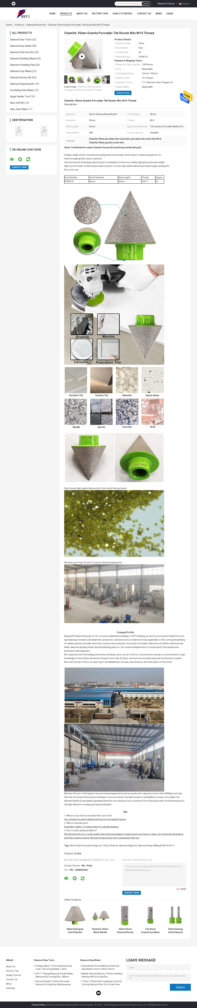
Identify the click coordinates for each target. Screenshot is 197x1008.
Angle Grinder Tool (20, 96)
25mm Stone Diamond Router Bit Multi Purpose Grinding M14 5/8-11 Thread (125, 931)
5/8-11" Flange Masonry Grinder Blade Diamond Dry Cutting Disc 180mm (54, 975)
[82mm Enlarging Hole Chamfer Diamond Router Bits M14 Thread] (75, 915)
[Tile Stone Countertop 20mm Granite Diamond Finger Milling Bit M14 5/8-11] (150, 915)
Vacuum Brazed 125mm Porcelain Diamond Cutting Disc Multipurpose (53, 983)
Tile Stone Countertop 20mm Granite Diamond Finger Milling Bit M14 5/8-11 (150, 931)
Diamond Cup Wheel (21, 71)
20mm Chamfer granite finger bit (85, 845)
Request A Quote (166, 3)
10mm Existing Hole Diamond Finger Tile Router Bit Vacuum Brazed (175, 931)
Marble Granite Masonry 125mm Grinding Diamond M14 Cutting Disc (102, 975)
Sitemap (10, 988)
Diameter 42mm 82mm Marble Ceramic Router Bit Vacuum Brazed (100, 931)
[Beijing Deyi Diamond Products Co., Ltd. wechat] (30, 159)
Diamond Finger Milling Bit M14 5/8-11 (156, 845)
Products (66, 13)
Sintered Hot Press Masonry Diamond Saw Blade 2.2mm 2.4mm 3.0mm (100, 967)
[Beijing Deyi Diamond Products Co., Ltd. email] (14, 159)
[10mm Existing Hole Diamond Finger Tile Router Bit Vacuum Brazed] (175, 915)
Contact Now (123, 93)
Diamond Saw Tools (20, 39)
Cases (169, 13)
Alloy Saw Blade (18, 109)
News (159, 13)
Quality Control (123, 13)
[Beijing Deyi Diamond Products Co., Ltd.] (23, 13)
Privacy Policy (38, 1005)
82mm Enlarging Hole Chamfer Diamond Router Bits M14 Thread (75, 931)
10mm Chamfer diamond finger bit (120, 845)
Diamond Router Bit (36, 25)
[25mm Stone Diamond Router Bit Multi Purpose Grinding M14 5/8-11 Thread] (125, 915)
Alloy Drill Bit (17, 102)
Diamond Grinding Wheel (23, 58)
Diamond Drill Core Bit (22, 52)
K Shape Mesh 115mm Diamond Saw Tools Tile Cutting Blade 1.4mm (53, 967)
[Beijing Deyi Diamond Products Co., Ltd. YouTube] (13, 4)
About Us (81, 13)
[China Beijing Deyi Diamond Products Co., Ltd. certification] (19, 131)
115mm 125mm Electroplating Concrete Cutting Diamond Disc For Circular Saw (102, 983)
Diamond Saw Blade (20, 45)
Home (52, 13)
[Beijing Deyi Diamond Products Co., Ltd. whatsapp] (22, 159)
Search (146, 4)
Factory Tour (100, 13)
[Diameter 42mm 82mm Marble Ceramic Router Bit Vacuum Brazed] (82, 56)
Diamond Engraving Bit (22, 83)
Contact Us (144, 13)
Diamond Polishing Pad (22, 64)
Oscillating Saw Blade (21, 90)
